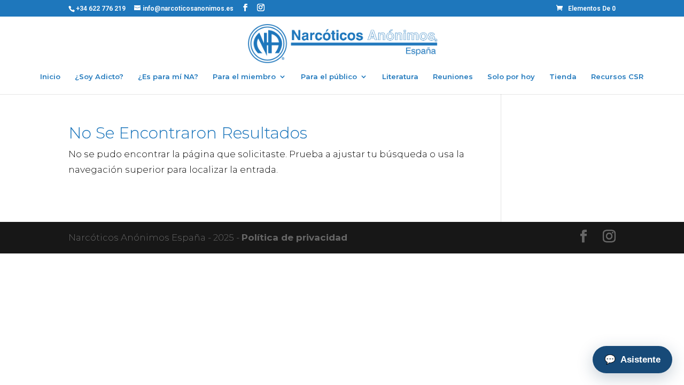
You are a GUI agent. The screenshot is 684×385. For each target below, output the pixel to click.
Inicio (50, 77)
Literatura (400, 77)
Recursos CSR (617, 77)
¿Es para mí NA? (168, 77)
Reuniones (453, 77)
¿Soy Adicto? (99, 77)
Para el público (329, 77)
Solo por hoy (511, 77)
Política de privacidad (294, 237)
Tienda (563, 77)
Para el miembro (244, 77)
